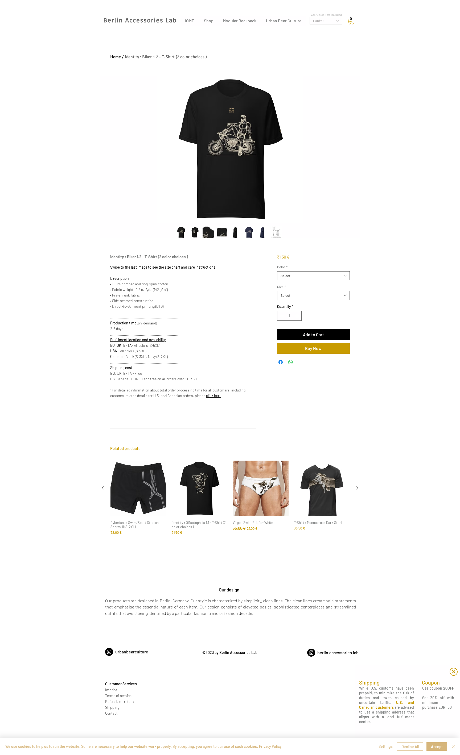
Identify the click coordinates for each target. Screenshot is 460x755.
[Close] (453, 746)
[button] (454, 672)
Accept (437, 746)
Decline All (410, 746)
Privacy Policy (270, 746)
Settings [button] (386, 746)
